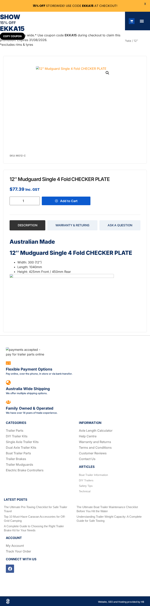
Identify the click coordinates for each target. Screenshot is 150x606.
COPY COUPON (12, 36)
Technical (84, 491)
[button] (141, 21)
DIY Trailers (86, 480)
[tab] (27, 225)
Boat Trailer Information (93, 474)
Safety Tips (86, 485)
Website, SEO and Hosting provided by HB (121, 601)
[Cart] (132, 21)
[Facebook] (10, 569)
